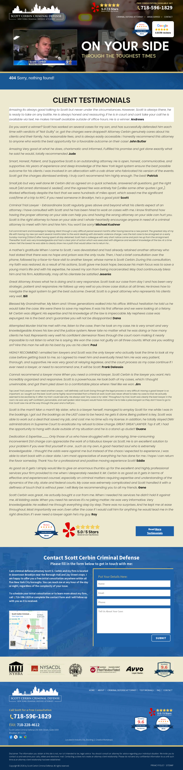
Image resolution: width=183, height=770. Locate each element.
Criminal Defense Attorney (130, 17)
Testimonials (146, 690)
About (101, 690)
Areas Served (153, 17)
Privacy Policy (157, 765)
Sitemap (169, 765)
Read (155, 531)
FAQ (158, 690)
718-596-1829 (157, 7)
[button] (163, 29)
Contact (168, 17)
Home (92, 690)
